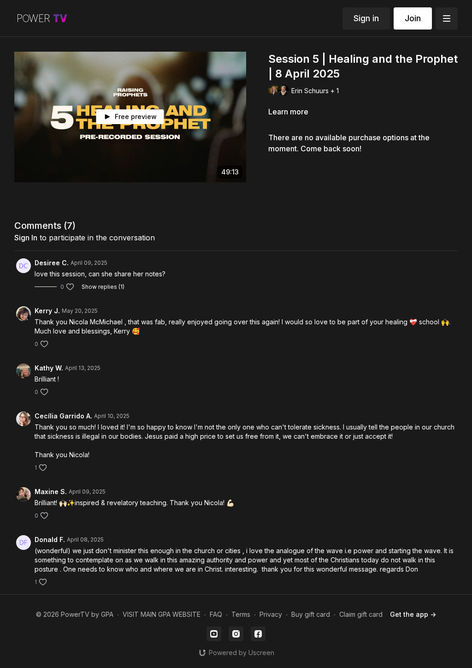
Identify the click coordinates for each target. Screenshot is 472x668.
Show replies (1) (103, 286)
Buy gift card (310, 614)
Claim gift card (361, 614)
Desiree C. (52, 263)
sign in (25, 237)
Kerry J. (47, 311)
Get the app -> (413, 614)
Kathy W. (49, 368)
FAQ (216, 614)
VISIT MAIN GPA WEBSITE (162, 614)
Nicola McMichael (96, 322)
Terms (240, 614)
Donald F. (50, 539)
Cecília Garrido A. (63, 416)
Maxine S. (51, 491)
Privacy (271, 614)
